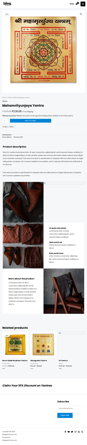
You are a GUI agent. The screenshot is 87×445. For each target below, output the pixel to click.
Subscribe (64, 415)
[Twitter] (72, 432)
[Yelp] (82, 432)
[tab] (7, 137)
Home (4, 97)
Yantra (10, 97)
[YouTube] (69, 432)
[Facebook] (65, 432)
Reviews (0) (18, 137)
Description (7, 137)
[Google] (79, 432)
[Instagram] (75, 432)
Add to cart (30, 121)
